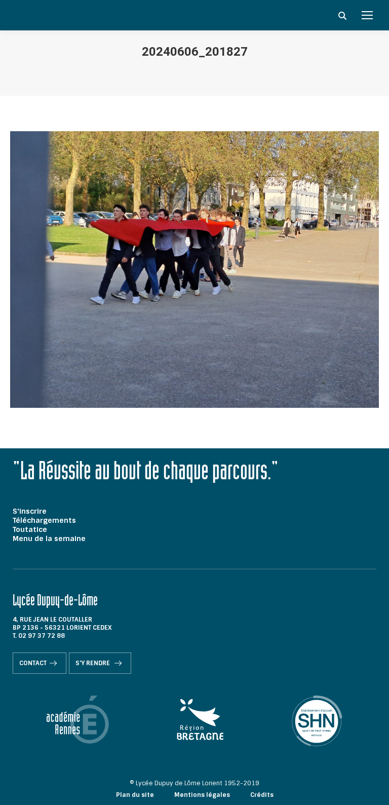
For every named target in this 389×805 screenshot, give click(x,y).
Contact (33, 663)
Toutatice (30, 529)
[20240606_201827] (194, 269)
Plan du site (135, 795)
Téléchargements (44, 520)
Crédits (262, 795)
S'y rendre (93, 663)
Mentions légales (202, 795)
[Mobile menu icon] (367, 15)
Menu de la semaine (49, 538)
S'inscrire (30, 511)
